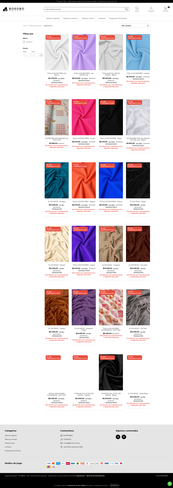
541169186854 (68, 435)
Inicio (25, 26)
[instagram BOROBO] (3, 1)
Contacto (102, 18)
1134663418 (67, 439)
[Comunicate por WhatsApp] (169, 484)
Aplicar (41, 55)
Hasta (33, 51)
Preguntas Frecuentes (118, 18)
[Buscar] (126, 9)
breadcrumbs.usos (35, 26)
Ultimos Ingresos (53, 18)
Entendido (114, 485)
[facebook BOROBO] (6, 1)
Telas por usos (88, 18)
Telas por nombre (70, 18)
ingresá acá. (80, 476)
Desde (24, 51)
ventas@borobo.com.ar (71, 443)
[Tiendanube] (162, 476)
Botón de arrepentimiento (95, 476)
